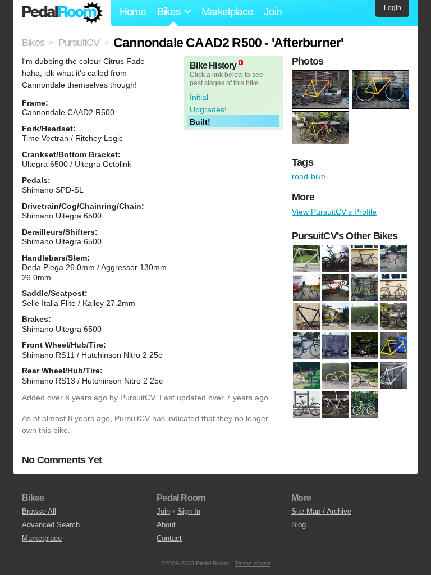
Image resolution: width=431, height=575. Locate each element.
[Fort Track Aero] (306, 375)
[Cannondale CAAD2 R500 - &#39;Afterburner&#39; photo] (322, 75)
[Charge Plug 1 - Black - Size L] (306, 316)
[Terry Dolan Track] (306, 258)
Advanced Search (51, 525)
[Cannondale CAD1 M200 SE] (306, 287)
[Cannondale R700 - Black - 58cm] (364, 287)
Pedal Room (62, 13)
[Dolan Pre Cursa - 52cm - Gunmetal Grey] (364, 316)
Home (133, 11)
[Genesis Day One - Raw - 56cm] (364, 375)
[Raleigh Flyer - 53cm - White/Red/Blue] (364, 404)
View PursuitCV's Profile (334, 211)
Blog (298, 525)
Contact (169, 538)
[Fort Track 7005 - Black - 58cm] (364, 345)
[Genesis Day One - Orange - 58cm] (335, 375)
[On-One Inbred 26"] (394, 375)
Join (272, 11)
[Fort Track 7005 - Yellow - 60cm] (394, 345)
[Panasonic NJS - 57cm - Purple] (306, 404)
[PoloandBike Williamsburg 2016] (335, 404)
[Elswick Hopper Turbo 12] (335, 345)
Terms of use (252, 563)
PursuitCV (137, 397)
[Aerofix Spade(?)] (335, 258)
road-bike (308, 176)
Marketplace (227, 11)
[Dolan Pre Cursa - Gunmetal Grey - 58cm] (394, 316)
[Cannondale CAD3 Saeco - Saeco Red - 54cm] (335, 287)
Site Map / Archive (321, 511)
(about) (240, 62)
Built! (200, 121)
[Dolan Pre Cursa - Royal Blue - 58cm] (306, 345)
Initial (199, 97)
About (166, 525)
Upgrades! (208, 109)
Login (392, 8)
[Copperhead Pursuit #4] (335, 316)
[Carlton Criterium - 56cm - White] (394, 287)
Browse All (39, 511)
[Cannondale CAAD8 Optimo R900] (394, 258)
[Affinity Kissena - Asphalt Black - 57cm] (364, 258)
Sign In (188, 511)
